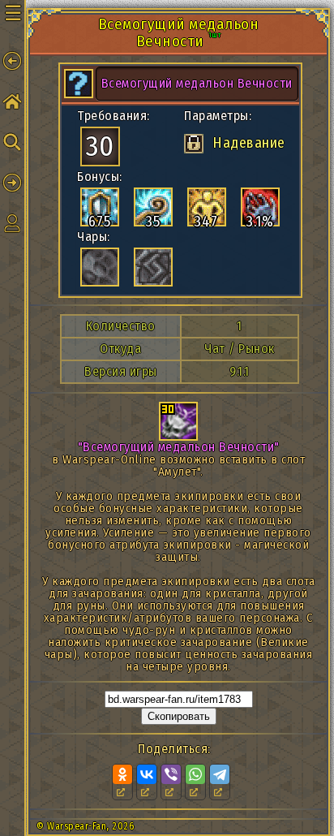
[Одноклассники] (122, 774)
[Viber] (171, 774)
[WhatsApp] (195, 774)
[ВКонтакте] (146, 774)
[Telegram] (219, 774)
